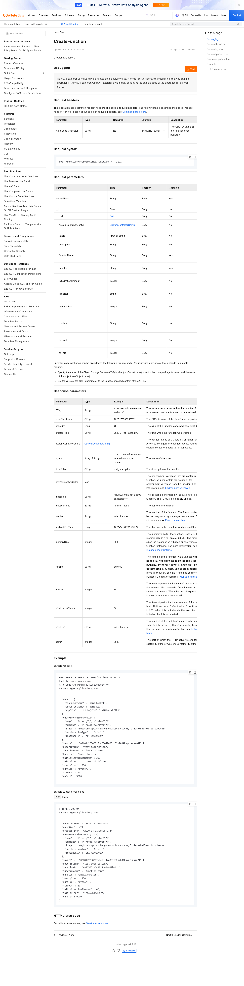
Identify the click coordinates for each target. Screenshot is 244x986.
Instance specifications (159, 549)
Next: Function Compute (179, 934)
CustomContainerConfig (122, 224)
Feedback (130, 950)
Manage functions (190, 576)
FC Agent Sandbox (70, 24)
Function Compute (33, 24)
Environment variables (177, 488)
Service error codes (97, 923)
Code (112, 216)
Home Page (59, 32)
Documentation (12, 24)
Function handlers (175, 520)
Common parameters (134, 111)
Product (191, 49)
